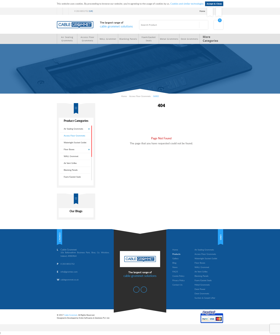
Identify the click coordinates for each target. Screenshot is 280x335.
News (174, 267)
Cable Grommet (70, 315)
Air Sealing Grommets (67, 39)
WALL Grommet (108, 39)
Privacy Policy (178, 281)
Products (176, 254)
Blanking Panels (128, 39)
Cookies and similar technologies (187, 4)
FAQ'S (175, 272)
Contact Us (177, 285)
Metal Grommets (169, 39)
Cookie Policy (178, 276)
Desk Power (200, 289)
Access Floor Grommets (87, 39)
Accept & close (214, 3)
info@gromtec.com (69, 272)
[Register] (218, 11)
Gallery (175, 259)
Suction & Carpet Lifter (205, 298)
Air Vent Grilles (70, 163)
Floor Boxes (69, 150)
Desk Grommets (189, 39)
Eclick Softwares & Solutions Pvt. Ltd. (94, 318)
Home (202, 11)
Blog (174, 263)
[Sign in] (210, 11)
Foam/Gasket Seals (149, 39)
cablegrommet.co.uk (70, 280)
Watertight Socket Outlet (75, 143)
